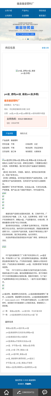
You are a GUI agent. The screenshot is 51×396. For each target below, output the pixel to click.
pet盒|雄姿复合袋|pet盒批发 (16, 337)
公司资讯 (8, 16)
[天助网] (25, 384)
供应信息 (42, 11)
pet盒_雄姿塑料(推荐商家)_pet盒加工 (20, 358)
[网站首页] (6, 392)
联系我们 (42, 16)
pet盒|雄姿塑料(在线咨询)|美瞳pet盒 (19, 332)
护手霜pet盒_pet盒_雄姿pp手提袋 (18, 363)
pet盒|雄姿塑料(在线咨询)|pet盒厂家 (24, 315)
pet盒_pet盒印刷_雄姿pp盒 (16, 354)
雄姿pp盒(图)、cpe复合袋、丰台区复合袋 (26, 311)
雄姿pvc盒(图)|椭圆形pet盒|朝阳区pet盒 (21, 367)
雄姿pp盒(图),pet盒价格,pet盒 (17, 328)
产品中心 (25, 11)
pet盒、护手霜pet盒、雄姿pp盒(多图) (20, 345)
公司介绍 (8, 11)
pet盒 (32, 187)
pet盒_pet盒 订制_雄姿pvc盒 (16, 350)
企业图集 (25, 16)
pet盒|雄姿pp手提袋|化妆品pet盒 (18, 341)
